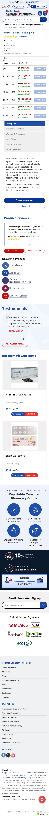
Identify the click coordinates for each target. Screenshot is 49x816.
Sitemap (5, 697)
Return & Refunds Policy (12, 726)
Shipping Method (13, 149)
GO (43, 19)
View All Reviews (34, 250)
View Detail (31, 414)
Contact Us (6, 693)
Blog (4, 676)
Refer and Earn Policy (10, 743)
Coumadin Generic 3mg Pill (18, 395)
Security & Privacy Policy (12, 713)
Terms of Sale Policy (10, 721)
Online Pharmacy (9, 667)
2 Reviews (23, 36)
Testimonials (7, 689)
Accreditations (8, 738)
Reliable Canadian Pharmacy (15, 777)
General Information (15, 129)
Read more (32, 232)
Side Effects (11, 139)
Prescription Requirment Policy (14, 709)
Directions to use (13, 144)
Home (6, 24)
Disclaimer (6, 730)
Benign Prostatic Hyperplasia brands (26, 24)
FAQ (4, 684)
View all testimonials (15, 344)
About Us (6, 672)
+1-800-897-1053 (31, 2)
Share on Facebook (25, 200)
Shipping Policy (8, 734)
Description (11, 123)
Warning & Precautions (16, 134)
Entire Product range (10, 680)
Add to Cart (40, 69)
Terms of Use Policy (10, 717)
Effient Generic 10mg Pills (17, 456)
